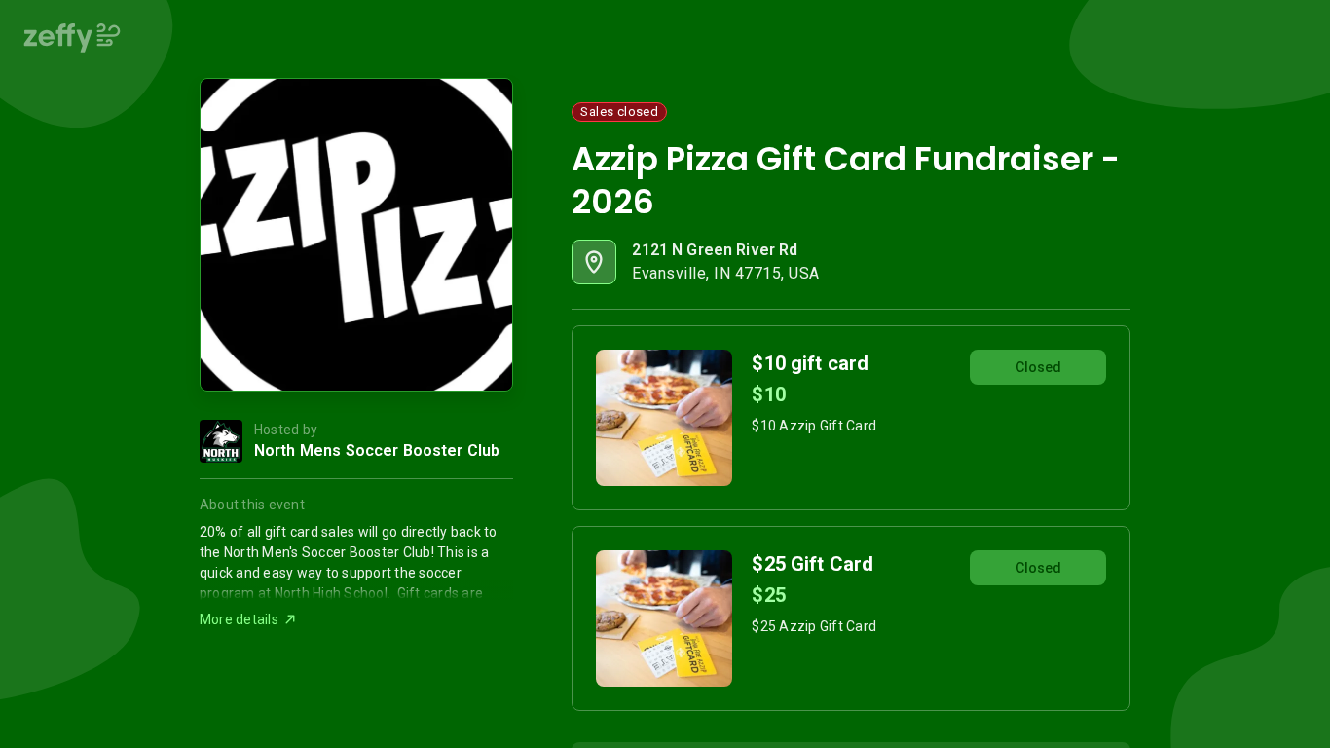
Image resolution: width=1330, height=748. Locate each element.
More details (239, 619)
